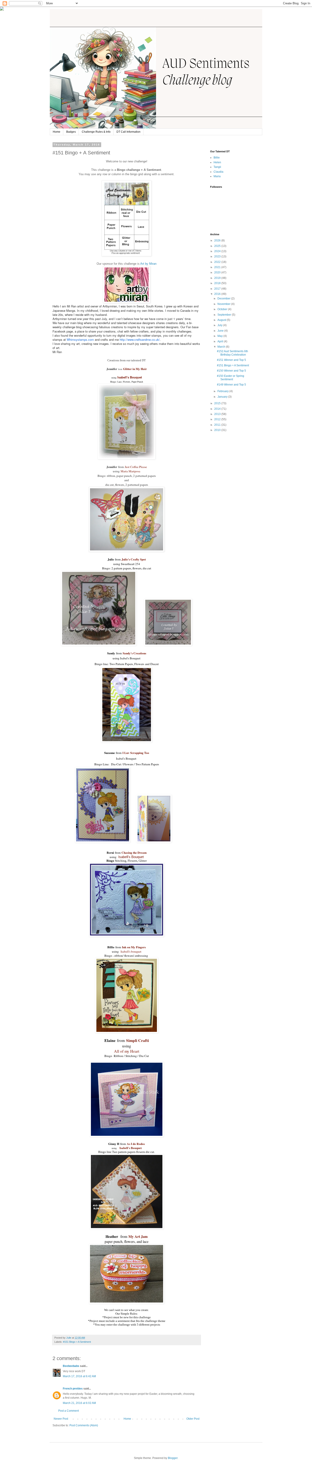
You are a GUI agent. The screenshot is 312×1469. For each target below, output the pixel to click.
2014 (217, 408)
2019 (217, 278)
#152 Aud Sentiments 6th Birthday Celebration (232, 353)
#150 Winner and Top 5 (231, 370)
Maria (217, 176)
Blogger (172, 1458)
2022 (217, 262)
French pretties (73, 1388)
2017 (217, 288)
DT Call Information (128, 131)
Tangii (217, 167)
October (222, 309)
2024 (217, 251)
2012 (217, 419)
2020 (217, 272)
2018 (217, 283)
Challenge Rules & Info (96, 131)
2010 (217, 430)
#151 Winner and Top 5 (231, 360)
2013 (217, 414)
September (224, 314)
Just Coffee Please (136, 467)
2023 (217, 256)
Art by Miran (148, 263)
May (220, 336)
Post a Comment (68, 1410)
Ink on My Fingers (134, 947)
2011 (217, 424)
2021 (217, 267)
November (224, 304)
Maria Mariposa (130, 471)
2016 (217, 294)
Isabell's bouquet (131, 951)
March (221, 346)
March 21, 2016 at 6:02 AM (79, 1403)
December (224, 298)
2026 (217, 240)
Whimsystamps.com (80, 339)
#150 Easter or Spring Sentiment (230, 377)
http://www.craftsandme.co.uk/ (140, 339)
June (220, 330)
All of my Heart (126, 1051)
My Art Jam (138, 1236)
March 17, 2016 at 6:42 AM (79, 1376)
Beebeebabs (71, 1366)
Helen (217, 162)
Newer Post (61, 1418)
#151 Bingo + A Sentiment (77, 1341)
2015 (217, 403)
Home (56, 131)
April (220, 341)
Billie (217, 157)
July (220, 325)
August (222, 320)
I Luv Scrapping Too (135, 752)
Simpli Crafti (137, 1040)
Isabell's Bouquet (129, 377)
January (222, 396)
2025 (217, 246)
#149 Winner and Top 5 (231, 384)
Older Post (192, 1418)
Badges (71, 131)
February (223, 391)
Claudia (218, 171)
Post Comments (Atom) (83, 1425)
